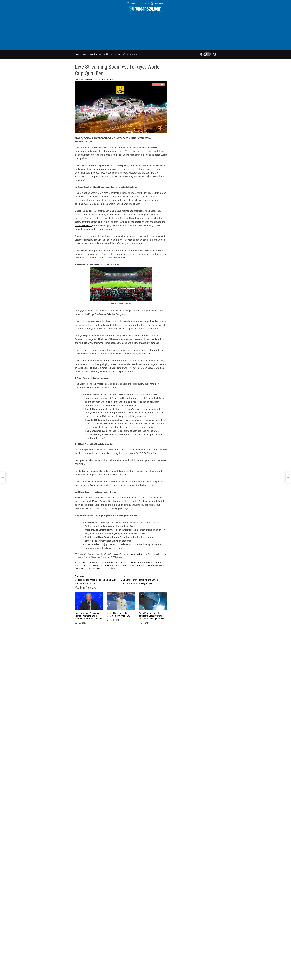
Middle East (115, 54)
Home (77, 54)
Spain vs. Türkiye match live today (97, 565)
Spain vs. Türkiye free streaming (109, 562)
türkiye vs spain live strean (85, 568)
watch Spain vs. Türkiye (106, 568)
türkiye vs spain (141, 565)
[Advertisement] (145, 33)
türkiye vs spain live (156, 565)
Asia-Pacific (104, 54)
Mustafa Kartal (107, 80)
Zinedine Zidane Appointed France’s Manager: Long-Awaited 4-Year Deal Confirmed (89, 616)
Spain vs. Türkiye (88, 562)
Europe (85, 54)
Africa (125, 54)
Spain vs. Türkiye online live (123, 565)
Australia (133, 54)
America (93, 54)
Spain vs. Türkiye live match (133, 562)
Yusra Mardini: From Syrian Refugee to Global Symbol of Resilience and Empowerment (152, 616)
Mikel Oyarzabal (83, 225)
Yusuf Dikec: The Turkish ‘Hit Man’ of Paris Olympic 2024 (120, 614)
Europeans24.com (138, 554)
